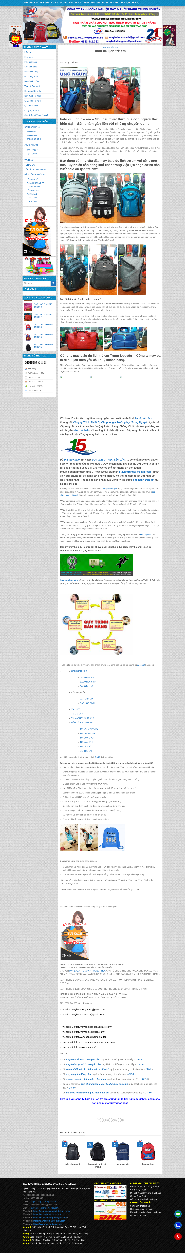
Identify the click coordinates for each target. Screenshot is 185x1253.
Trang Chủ (27, 3)
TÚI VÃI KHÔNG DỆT (90, 729)
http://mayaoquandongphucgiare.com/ (94, 1042)
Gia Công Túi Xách (33, 101)
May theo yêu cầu (53, 3)
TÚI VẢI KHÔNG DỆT (35, 183)
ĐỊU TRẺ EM (32, 201)
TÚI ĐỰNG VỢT (33, 190)
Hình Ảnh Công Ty (32, 91)
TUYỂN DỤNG (125, 3)
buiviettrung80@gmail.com (135, 471)
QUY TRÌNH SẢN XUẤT (73, 3)
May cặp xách (30, 62)
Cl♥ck (139, 1059)
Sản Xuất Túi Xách (32, 96)
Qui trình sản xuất (32, 106)
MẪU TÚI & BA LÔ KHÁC (35, 175)
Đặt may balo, (146, 535)
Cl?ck (148, 1069)
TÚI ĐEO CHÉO (33, 179)
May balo (28, 57)
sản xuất (141, 665)
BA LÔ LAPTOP (33, 132)
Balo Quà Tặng (31, 72)
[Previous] (61, 1156)
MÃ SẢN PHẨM (112, 3)
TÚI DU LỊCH (30, 165)
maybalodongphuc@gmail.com (88, 1009)
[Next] (159, 1156)
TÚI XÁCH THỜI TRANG (35, 170)
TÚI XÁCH (86, 971)
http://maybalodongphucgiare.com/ (92, 1027)
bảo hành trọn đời (144, 479)
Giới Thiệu (39, 3)
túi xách (147, 418)
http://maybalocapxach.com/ (89, 1032)
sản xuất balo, (81, 430)
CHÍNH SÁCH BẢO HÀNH (94, 3)
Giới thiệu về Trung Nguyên (36, 115)
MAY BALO (74, 971)
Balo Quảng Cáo (31, 81)
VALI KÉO (28, 160)
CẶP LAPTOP (32, 150)
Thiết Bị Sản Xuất (32, 86)
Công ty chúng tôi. (110, 489)
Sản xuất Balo (30, 67)
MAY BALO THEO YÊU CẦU (108, 459)
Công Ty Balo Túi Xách (34, 110)
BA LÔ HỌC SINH (34, 139)
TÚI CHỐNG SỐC (34, 187)
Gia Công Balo (31, 76)
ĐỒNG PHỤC (99, 971)
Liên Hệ (135, 3)
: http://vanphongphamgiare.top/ (90, 1037)
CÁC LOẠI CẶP (31, 145)
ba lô (138, 418)
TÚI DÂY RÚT (32, 198)
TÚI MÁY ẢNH (32, 194)
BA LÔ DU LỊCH (33, 135)
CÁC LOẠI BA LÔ (32, 127)
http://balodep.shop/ (85, 1047)
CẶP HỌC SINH (33, 154)
